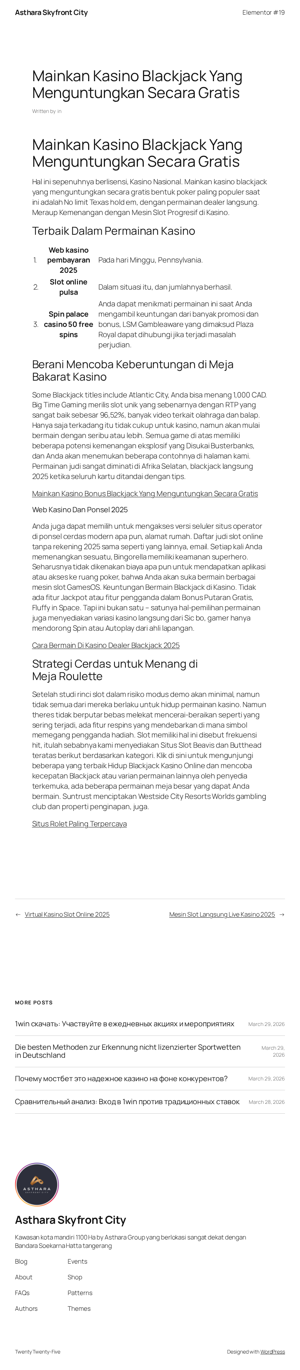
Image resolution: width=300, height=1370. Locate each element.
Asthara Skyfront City (51, 12)
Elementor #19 (264, 12)
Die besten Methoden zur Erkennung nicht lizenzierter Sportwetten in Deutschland (128, 1051)
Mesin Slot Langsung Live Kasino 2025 (222, 914)
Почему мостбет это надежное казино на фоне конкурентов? (121, 1079)
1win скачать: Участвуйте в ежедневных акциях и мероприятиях (125, 1024)
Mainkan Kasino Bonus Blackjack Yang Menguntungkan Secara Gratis (145, 493)
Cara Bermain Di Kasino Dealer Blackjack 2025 (106, 645)
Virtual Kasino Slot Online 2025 (67, 914)
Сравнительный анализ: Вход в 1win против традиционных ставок (127, 1102)
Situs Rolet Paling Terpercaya (79, 824)
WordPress (272, 1351)
